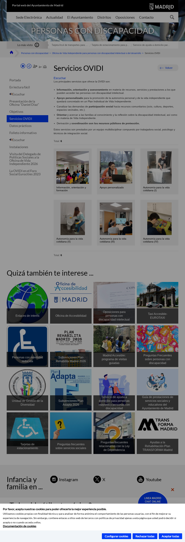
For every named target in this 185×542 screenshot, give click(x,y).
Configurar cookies (116, 536)
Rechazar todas (144, 536)
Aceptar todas (170, 536)
